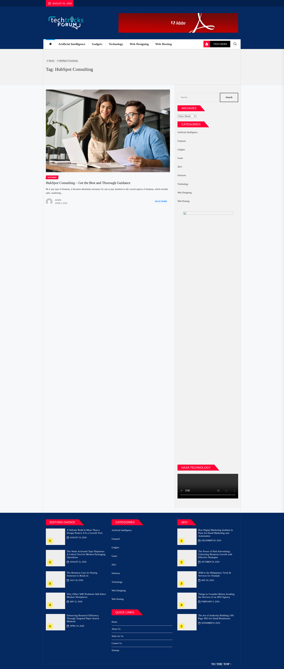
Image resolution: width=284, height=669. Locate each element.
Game (180, 158)
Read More (161, 201)
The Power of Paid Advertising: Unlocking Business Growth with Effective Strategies (215, 554)
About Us (116, 629)
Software (182, 175)
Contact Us (117, 643)
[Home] (50, 44)
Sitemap (115, 650)
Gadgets (97, 44)
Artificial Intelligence (71, 44)
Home (114, 622)
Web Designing (139, 44)
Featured (182, 141)
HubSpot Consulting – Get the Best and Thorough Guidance (88, 183)
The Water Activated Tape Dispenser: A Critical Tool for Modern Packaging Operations (86, 554)
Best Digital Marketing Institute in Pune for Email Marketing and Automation (215, 533)
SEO (180, 167)
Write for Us (117, 636)
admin (58, 200)
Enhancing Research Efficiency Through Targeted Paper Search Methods (83, 618)
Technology (116, 44)
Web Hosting (163, 44)
